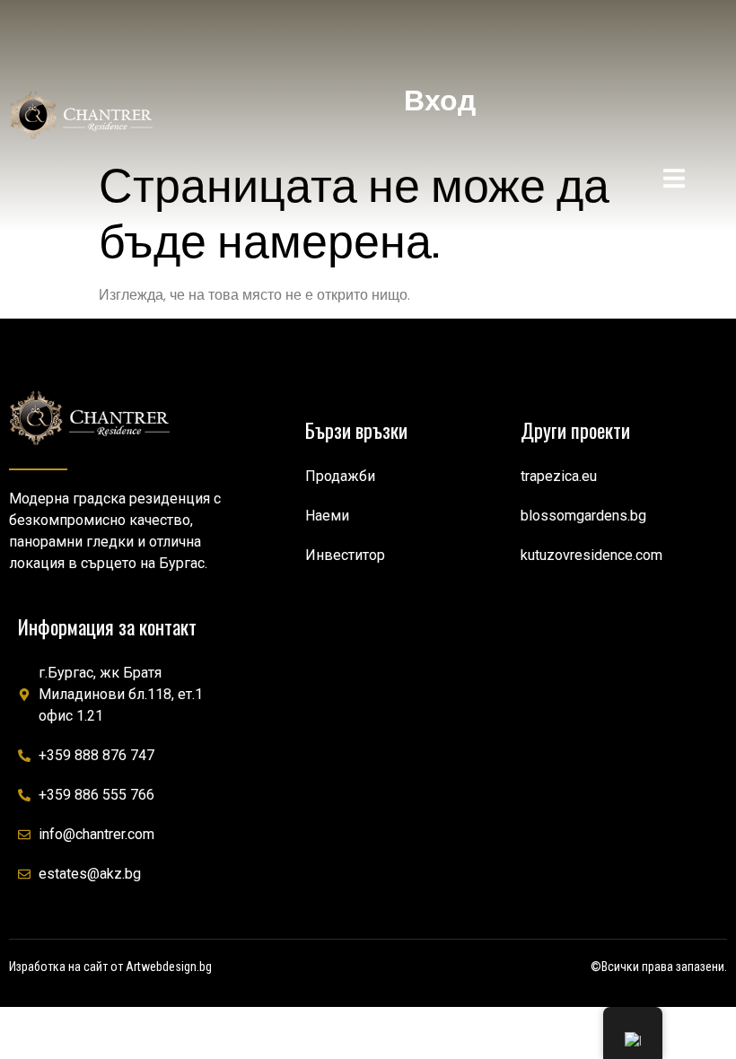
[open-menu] (674, 181)
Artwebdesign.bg (169, 966)
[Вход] (439, 40)
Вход (440, 100)
